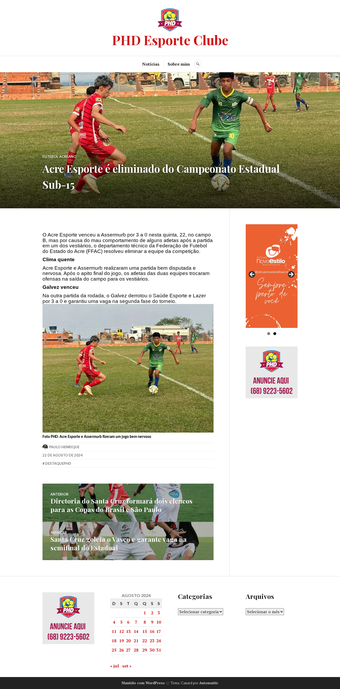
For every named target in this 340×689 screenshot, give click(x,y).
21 (136, 641)
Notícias (150, 64)
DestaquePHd (58, 463)
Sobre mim (179, 64)
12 (121, 631)
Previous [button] (252, 275)
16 (152, 631)
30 (152, 650)
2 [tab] (274, 333)
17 (158, 631)
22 (144, 641)
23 (152, 641)
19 (121, 641)
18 (114, 641)
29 (144, 650)
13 (128, 631)
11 (114, 631)
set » (126, 666)
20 (128, 641)
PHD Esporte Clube (170, 39)
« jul (114, 666)
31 (158, 650)
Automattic (208, 682)
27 (128, 650)
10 (158, 622)
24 (158, 641)
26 (121, 650)
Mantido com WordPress (143, 682)
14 (136, 631)
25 (114, 650)
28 (136, 650)
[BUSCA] (198, 64)
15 (144, 631)
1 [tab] (268, 333)
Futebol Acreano (59, 156)
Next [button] (291, 275)
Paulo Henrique (64, 447)
